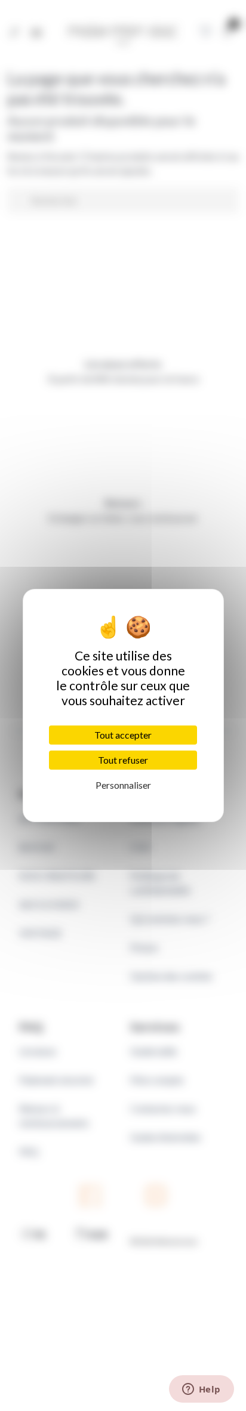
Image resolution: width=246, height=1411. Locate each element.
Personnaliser (123, 785)
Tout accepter (123, 734)
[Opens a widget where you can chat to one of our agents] (201, 1390)
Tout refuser (123, 759)
